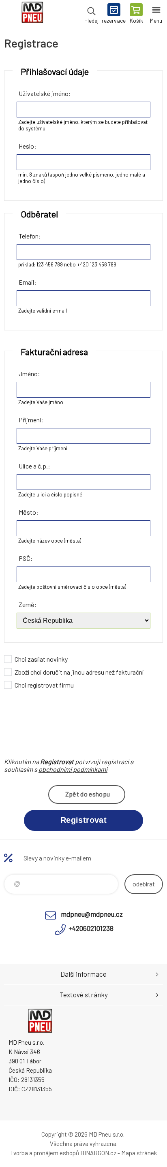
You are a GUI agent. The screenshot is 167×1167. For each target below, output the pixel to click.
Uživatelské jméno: (45, 93)
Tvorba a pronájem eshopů (44, 1152)
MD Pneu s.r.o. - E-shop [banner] (32, 14)
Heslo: (27, 146)
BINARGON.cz (98, 1152)
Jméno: (29, 373)
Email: (27, 282)
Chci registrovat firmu (44, 685)
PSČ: (26, 558)
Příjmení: (31, 420)
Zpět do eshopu (87, 794)
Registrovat (83, 820)
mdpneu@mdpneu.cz (92, 914)
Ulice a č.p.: (34, 466)
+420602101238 (91, 928)
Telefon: (30, 236)
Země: (28, 604)
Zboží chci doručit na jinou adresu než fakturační (79, 672)
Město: (29, 512)
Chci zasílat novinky (41, 659)
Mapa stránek (139, 1152)
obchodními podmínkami (73, 769)
